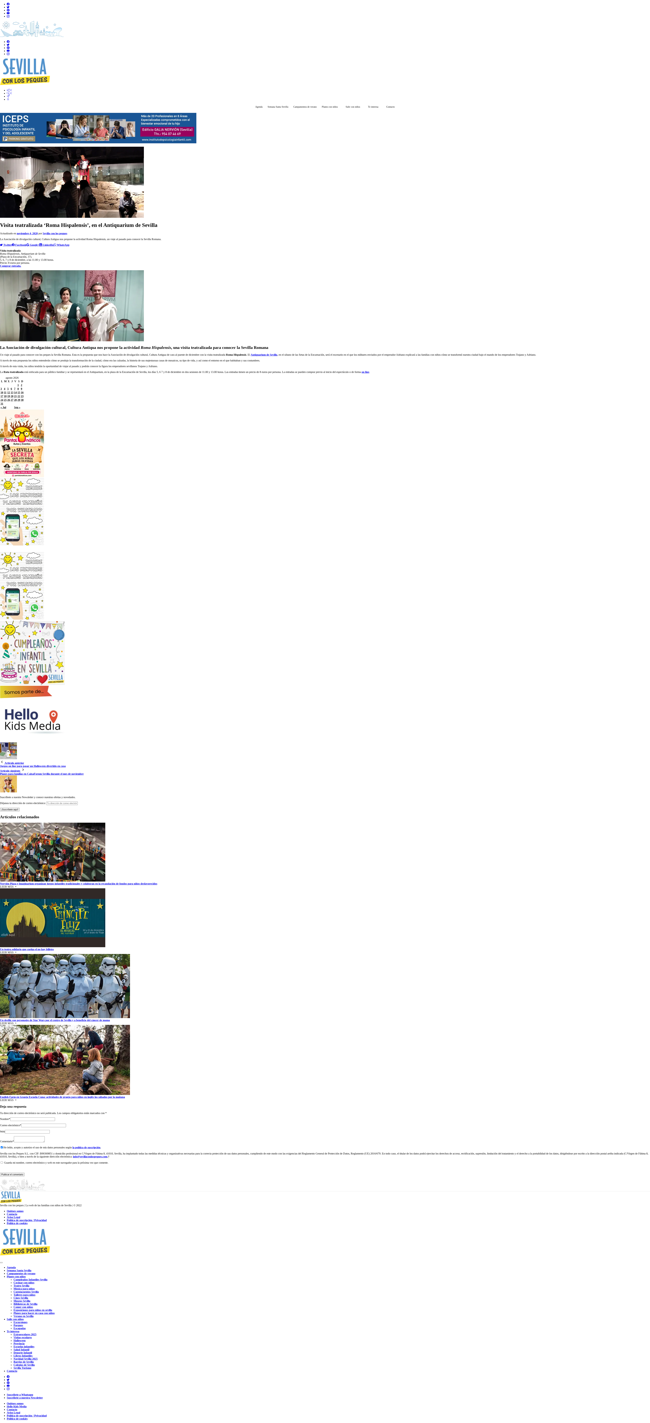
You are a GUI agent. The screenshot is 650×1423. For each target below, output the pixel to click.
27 (12, 399)
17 (2, 396)
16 (22, 392)
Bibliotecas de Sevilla (25, 1304)
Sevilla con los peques (55, 233)
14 (15, 392)
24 (2, 399)
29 (18, 399)
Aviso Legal (13, 1217)
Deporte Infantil (23, 1352)
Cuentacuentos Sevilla (26, 1291)
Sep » (17, 407)
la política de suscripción (86, 1147)
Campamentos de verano (305, 107)
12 (8, 392)
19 (8, 396)
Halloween (20, 1340)
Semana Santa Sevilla (278, 107)
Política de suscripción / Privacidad (27, 1220)
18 (5, 396)
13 (12, 392)
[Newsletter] (8, 96)
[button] (9, 90)
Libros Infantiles (23, 1355)
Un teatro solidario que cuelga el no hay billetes (27, 949)
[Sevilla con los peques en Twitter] (8, 7)
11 (5, 392)
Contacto (390, 107)
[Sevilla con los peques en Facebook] (8, 4)
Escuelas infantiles (24, 1346)
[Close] (1, 1262)
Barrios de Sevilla (24, 1361)
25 (5, 399)
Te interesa (373, 107)
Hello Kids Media (17, 1406)
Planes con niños (330, 107)
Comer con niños (23, 1307)
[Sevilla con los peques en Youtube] (8, 13)
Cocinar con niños (24, 1282)
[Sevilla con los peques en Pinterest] (8, 10)
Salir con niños (353, 107)
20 (12, 396)
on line (365, 372)
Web (2, 1131)
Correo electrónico (10, 1125)
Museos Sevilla (22, 1300)
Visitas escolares (23, 1337)
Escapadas (20, 1328)
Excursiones (20, 1322)
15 (18, 392)
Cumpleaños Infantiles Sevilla (30, 1279)
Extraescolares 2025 (25, 1334)
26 (8, 399)
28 (15, 399)
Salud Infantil (21, 1349)
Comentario (7, 1141)
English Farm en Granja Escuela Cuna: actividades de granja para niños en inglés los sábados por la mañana (62, 1097)
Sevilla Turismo (22, 1367)
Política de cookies (17, 1223)
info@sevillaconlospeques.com (90, 1156)
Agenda (259, 107)
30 (22, 399)
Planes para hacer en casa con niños (34, 1313)
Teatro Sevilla (21, 1285)
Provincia (19, 1343)
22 (18, 396)
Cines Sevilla (21, 1297)
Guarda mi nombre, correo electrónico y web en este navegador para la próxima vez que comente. (56, 1162)
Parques (18, 1325)
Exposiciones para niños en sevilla (33, 1310)
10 (2, 392)
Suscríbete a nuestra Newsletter (25, 1397)
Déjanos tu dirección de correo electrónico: (23, 803)
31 (2, 403)
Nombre (4, 1119)
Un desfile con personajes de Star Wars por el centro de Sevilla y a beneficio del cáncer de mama (55, 1020)
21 (15, 396)
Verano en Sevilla (24, 1316)
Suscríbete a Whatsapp (20, 1394)
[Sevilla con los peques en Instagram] (8, 16)
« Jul (3, 407)
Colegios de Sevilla (24, 1364)
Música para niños (24, 1288)
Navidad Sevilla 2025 (26, 1358)
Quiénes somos (15, 1211)
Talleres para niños (24, 1294)
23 (22, 396)
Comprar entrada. (10, 265)
